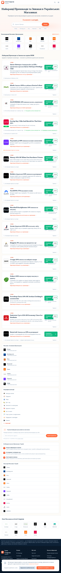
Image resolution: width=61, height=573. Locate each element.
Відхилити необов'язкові (27, 568)
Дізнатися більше (33, 564)
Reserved (34, 28)
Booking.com (22, 28)
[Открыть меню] (58, 2)
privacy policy (20, 438)
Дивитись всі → (56, 34)
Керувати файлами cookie (11, 568)
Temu (40, 28)
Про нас (34, 553)
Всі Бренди (19, 553)
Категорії (18, 556)
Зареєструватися (51, 435)
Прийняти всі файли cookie (45, 568)
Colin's (45, 28)
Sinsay (15, 28)
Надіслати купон (36, 556)
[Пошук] (55, 2)
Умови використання (52, 553)
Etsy (29, 28)
